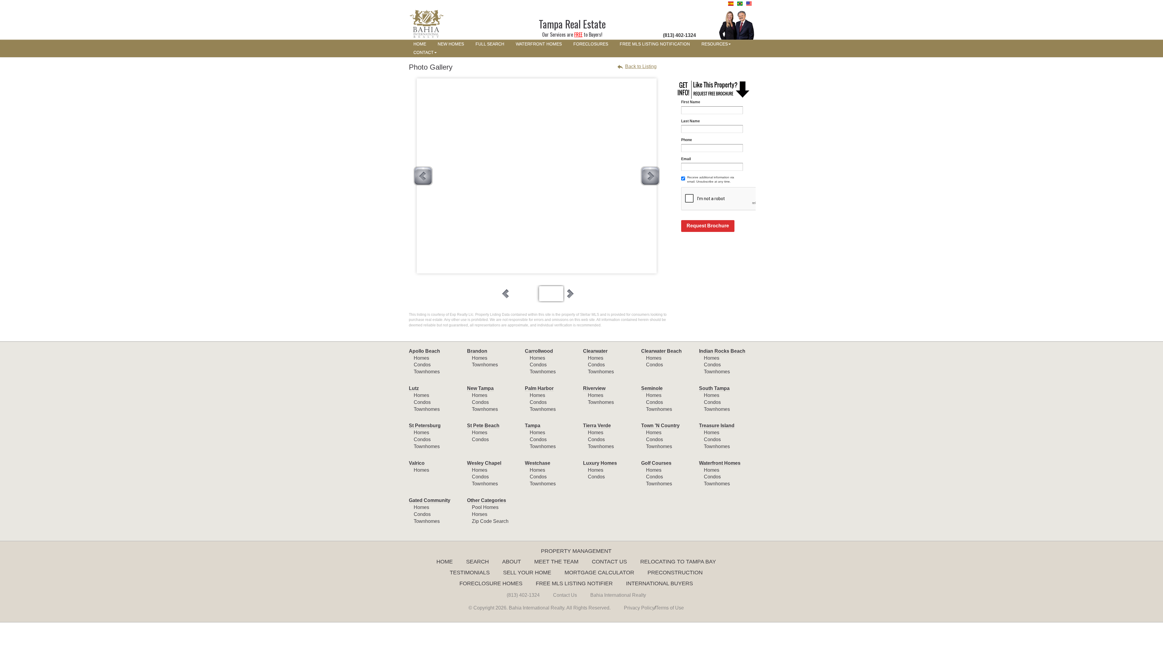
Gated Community (429, 500)
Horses (479, 514)
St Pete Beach (483, 425)
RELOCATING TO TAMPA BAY (678, 562)
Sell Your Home (527, 573)
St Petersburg (425, 425)
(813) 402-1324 (523, 595)
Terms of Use (670, 607)
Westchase (537, 463)
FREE (578, 34)
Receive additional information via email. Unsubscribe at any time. (710, 179)
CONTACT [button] (423, 52)
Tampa (532, 425)
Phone (686, 140)
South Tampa (714, 388)
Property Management (576, 551)
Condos (422, 364)
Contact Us (609, 562)
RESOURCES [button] (714, 44)
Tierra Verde (597, 425)
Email (686, 159)
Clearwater (595, 351)
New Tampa (480, 388)
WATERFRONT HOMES (539, 44)
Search (477, 562)
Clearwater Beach (661, 351)
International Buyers (659, 583)
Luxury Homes (600, 463)
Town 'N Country (660, 425)
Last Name (690, 121)
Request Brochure (708, 225)
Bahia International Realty (618, 595)
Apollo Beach (424, 351)
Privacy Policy (639, 607)
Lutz (414, 388)
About (511, 562)
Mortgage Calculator (599, 573)
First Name (690, 102)
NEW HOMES (451, 44)
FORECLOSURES (590, 44)
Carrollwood (539, 351)
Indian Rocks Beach (722, 351)
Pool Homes (485, 507)
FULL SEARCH (489, 44)
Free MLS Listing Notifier (574, 583)
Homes (421, 358)
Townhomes (427, 371)
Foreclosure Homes (490, 583)
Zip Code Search (490, 521)
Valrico (417, 463)
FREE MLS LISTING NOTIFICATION (655, 44)
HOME (419, 44)
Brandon (477, 351)
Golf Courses (656, 463)
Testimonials (470, 573)
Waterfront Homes (720, 463)
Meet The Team (556, 562)
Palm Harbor (539, 388)
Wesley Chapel (484, 463)
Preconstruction (675, 573)
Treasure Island (716, 425)
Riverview (594, 388)
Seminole (652, 388)
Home (444, 562)
